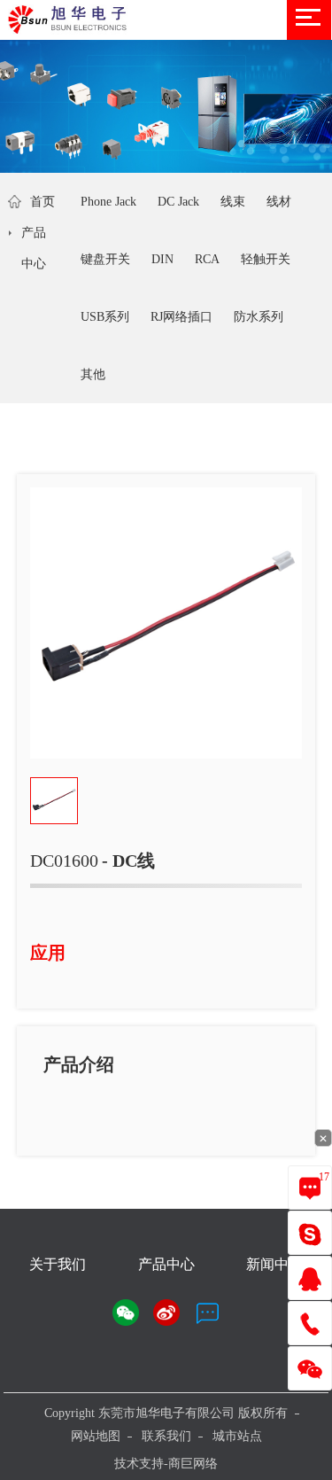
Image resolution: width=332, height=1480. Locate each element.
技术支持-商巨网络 (166, 1463)
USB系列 (105, 316)
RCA (207, 259)
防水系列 (258, 316)
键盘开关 (105, 259)
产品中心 (33, 248)
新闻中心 (274, 1264)
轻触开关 (265, 259)
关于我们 (57, 1264)
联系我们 (166, 1436)
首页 (42, 201)
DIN (162, 259)
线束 (232, 201)
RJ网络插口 (181, 316)
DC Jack (178, 201)
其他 (93, 374)
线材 (278, 201)
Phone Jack (108, 201)
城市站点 (237, 1436)
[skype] (310, 1233)
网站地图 (95, 1436)
